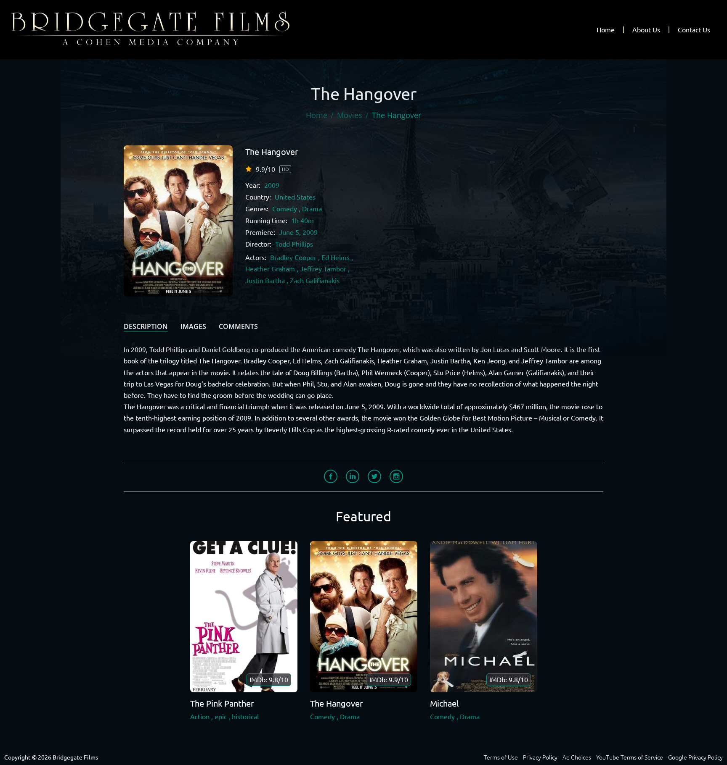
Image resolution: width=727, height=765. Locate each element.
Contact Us (694, 30)
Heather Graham (270, 269)
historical (245, 716)
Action (200, 716)
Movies (349, 115)
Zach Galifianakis (315, 280)
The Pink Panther (222, 703)
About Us (646, 30)
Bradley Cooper (293, 257)
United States (295, 197)
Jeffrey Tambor (323, 269)
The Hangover (271, 152)
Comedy (284, 209)
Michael (444, 703)
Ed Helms (335, 257)
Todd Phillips (294, 244)
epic (221, 716)
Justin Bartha (265, 280)
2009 (271, 185)
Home (606, 30)
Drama (312, 209)
